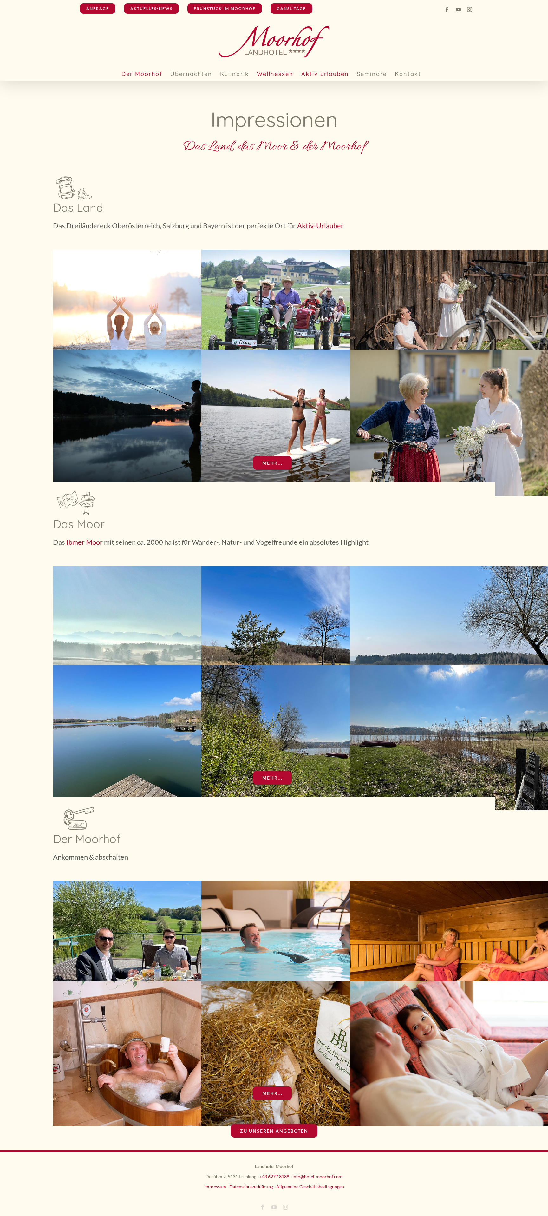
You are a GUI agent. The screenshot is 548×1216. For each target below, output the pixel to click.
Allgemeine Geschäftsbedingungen (310, 1186)
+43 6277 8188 (274, 1176)
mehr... (272, 463)
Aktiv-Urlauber (320, 225)
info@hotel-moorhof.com (317, 1176)
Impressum (215, 1186)
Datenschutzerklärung (251, 1186)
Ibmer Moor (84, 542)
